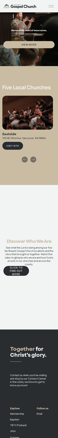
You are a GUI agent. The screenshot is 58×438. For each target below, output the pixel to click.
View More (29, 44)
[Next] (33, 159)
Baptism (14, 419)
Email (39, 413)
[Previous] (24, 159)
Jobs (13, 431)
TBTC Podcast (18, 425)
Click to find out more (16, 271)
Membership (17, 413)
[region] (29, 129)
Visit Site (12, 145)
